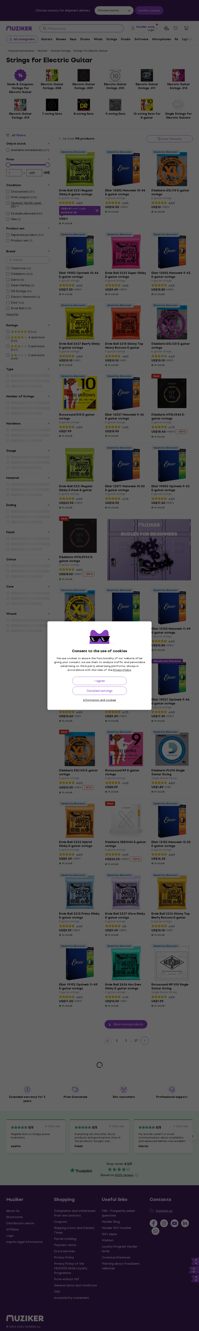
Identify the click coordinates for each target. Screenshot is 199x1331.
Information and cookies (99, 700)
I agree (99, 680)
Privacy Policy (122, 670)
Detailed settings (100, 690)
